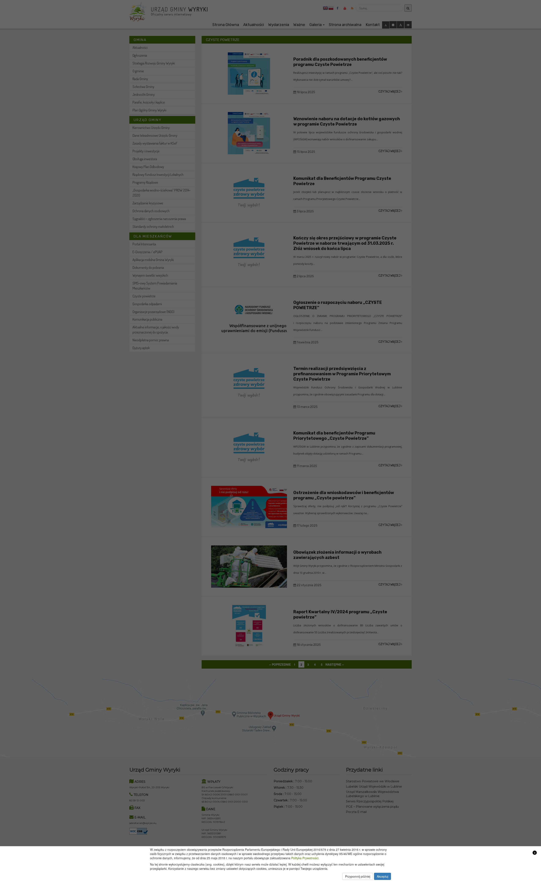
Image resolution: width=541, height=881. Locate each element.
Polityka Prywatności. (305, 858)
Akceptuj (382, 876)
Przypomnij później (357, 876)
